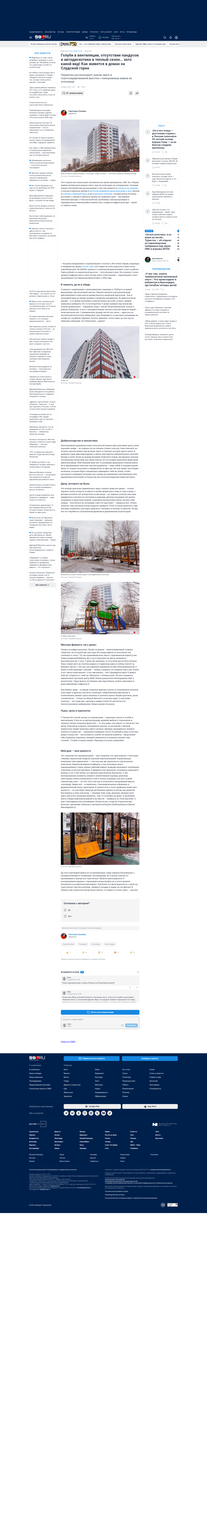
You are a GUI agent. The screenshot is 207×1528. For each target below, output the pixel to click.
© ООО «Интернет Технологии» (40, 1205)
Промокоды (131, 32)
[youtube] (103, 1113)
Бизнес (67, 1073)
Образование (100, 1096)
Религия (125, 1092)
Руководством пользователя (115, 1180)
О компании (34, 1069)
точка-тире (88, 266)
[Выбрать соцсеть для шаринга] (137, 93)
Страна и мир (155, 1077)
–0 (137, 987)
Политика (126, 1077)
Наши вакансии (36, 1077)
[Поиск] (165, 37)
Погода (61, 32)
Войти (69, 1026)
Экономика (154, 1085)
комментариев (74, 93)
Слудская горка (68, 944)
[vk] (72, 1113)
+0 (130, 987)
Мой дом (99, 1085)
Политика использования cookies (116, 1191)
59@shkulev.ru (55, 1186)
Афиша (85, 32)
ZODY (116, 32)
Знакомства (50, 32)
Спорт (152, 1069)
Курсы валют (106, 32)
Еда (65, 1089)
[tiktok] (109, 1113)
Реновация (83, 944)
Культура (99, 1077)
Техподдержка (35, 1081)
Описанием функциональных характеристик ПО (121, 1181)
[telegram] (66, 1113)
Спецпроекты (155, 1089)
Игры (122, 32)
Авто (66, 1069)
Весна (66, 1077)
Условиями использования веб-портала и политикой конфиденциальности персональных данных (138, 1183)
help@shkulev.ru (45, 1189)
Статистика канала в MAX (40, 1089)
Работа (125, 1085)
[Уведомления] (170, 37)
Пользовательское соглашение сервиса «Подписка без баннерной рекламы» (131, 1198)
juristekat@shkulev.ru (84, 1188)
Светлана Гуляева (77, 934)
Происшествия (128, 1081)
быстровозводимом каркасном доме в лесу (110, 191)
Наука (97, 1089)
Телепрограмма (73, 32)
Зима (97, 1069)
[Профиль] (176, 37)
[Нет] (65, 916)
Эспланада (96, 944)
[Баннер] (68, 44)
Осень (125, 1073)
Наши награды (35, 1073)
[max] (91, 1113)
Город (66, 1081)
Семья (125, 1096)
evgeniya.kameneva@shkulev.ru (160, 1169)
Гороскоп (94, 32)
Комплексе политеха (103, 193)
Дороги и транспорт (72, 1085)
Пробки (104, 37)
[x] (97, 1113)
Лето (97, 1081)
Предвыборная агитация (39, 1085)
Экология (154, 1081)
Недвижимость (36, 32)
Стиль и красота (156, 1073)
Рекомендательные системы (114, 1195)
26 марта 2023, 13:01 (68, 87)
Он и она (126, 1069)
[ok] (78, 1113)
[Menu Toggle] (31, 37)
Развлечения (128, 1089)
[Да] (65, 910)
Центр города (110, 944)
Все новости (43, 53)
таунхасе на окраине (128, 188)
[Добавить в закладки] (130, 93)
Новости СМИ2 (68, 1041)
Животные (68, 1092)
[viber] (84, 1113)
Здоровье (68, 1096)
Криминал (99, 1073)
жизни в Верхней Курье (75, 193)
